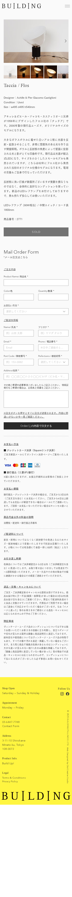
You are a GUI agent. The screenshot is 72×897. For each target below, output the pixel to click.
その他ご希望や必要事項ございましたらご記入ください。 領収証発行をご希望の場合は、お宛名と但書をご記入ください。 (36, 386)
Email (7, 341)
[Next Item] (66, 41)
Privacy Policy (10, 781)
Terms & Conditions (14, 777)
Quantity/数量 (46, 291)
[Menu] (67, 6)
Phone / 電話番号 (47, 341)
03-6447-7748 (11, 722)
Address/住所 (11, 370)
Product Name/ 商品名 (16, 276)
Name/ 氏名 (11, 327)
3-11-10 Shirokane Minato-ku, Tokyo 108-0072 (14, 745)
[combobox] (36, 311)
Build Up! (8, 763)
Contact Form (10, 726)
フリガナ (43, 327)
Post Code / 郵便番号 (15, 356)
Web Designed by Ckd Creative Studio (67, 765)
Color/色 (8, 291)
